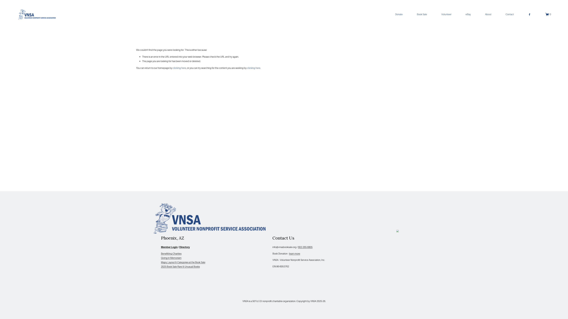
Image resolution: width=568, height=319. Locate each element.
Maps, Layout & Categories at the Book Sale (183, 262)
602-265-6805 (305, 247)
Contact (510, 14)
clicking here (179, 68)
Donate (399, 14)
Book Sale (422, 14)
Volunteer (446, 14)
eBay (468, 14)
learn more (294, 253)
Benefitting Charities (171, 253)
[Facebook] (529, 14)
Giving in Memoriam (171, 258)
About (488, 14)
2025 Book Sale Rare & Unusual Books (180, 266)
